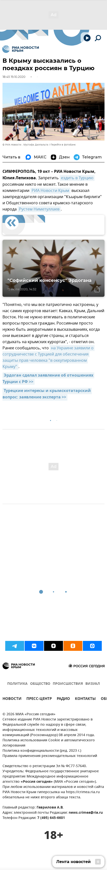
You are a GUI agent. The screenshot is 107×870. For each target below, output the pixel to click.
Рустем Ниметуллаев (39, 209)
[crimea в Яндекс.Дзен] (53, 646)
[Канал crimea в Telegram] (14, 646)
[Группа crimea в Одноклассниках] (72, 646)
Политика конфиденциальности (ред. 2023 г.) (41, 751)
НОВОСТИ (11, 699)
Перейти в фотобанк (63, 145)
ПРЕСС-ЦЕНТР (39, 699)
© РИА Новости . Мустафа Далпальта (25, 145)
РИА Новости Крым (50, 191)
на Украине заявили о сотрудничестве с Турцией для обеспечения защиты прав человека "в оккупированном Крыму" (48, 357)
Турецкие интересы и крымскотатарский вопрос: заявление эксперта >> (47, 394)
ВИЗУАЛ (92, 684)
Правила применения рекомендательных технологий (49, 756)
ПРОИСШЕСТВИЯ (68, 684)
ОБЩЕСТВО (40, 684)
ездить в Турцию (77, 178)
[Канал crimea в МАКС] (92, 646)
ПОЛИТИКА (17, 684)
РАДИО (63, 699)
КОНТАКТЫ (85, 699)
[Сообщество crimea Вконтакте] (34, 646)
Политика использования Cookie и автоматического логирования (48, 743)
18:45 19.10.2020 (13, 77)
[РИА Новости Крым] (20, 49)
